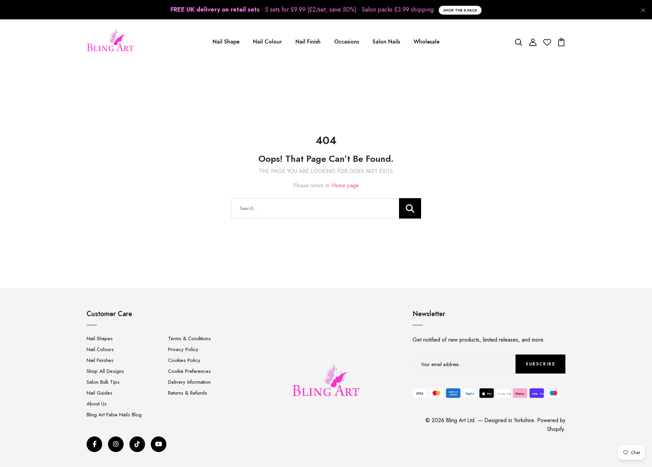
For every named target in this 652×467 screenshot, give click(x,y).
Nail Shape (226, 42)
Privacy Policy (183, 349)
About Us (97, 404)
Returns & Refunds (187, 393)
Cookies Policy (184, 360)
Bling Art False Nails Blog (114, 414)
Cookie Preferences (189, 371)
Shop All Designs (105, 371)
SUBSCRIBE (540, 364)
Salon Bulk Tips (103, 382)
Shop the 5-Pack (460, 10)
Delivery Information (189, 382)
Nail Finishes (100, 360)
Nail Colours (100, 349)
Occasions (346, 42)
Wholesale (426, 42)
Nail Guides (99, 393)
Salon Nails (386, 42)
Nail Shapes (100, 338)
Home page (345, 185)
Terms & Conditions (189, 338)
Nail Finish (308, 42)
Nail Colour (267, 42)
